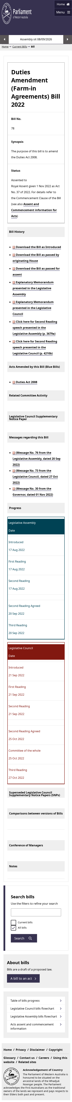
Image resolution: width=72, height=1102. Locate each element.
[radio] (13, 922)
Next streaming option (67, 39)
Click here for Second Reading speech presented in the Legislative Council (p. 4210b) (35, 347)
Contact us (27, 1058)
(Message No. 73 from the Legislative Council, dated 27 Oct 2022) (35, 477)
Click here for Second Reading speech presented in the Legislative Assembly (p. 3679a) (35, 328)
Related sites (27, 1062)
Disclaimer (37, 1050)
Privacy (21, 1050)
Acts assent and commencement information (32, 1026)
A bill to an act (21, 978)
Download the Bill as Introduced (38, 247)
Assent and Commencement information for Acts (34, 210)
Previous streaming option (4, 39)
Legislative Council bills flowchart (32, 1008)
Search (19, 938)
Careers (44, 1058)
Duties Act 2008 (26, 382)
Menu (60, 13)
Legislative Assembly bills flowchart (33, 1016)
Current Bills (19, 46)
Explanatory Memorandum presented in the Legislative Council (33, 308)
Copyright (56, 1050)
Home (61, 4)
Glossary (9, 1058)
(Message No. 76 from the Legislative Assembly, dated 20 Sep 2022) (36, 459)
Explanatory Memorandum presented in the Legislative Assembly (33, 288)
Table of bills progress (25, 1001)
